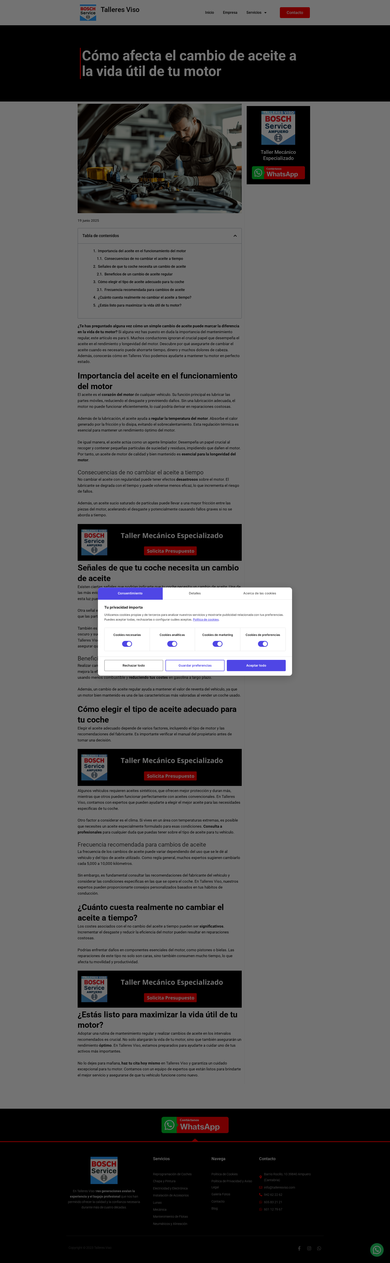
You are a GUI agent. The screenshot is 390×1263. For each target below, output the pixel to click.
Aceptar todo (256, 665)
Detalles (195, 593)
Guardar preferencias (195, 665)
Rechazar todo (134, 665)
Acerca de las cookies (259, 593)
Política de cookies (206, 619)
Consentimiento (130, 593)
